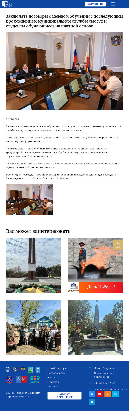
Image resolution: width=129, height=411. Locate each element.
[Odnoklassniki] (107, 394)
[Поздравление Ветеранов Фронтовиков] (33, 327)
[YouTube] (100, 394)
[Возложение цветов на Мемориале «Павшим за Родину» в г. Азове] (33, 265)
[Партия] (115, 394)
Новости (52, 377)
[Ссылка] (7, 4)
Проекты (53, 381)
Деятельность (55, 372)
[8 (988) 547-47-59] (91, 383)
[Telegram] (92, 402)
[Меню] (113, 4)
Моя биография (57, 368)
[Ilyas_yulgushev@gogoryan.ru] (91, 389)
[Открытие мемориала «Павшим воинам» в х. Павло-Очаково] (95, 327)
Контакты (53, 386)
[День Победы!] (95, 265)
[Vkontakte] (92, 394)
